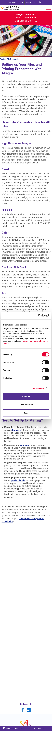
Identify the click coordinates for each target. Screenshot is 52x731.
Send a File (30, 3)
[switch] (45, 362)
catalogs (24, 445)
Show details (38, 388)
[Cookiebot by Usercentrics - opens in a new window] (38, 315)
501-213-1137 (30, 21)
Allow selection (26, 405)
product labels (18, 481)
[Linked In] (28, 710)
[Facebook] (22, 710)
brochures (17, 430)
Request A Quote (16, 3)
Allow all (26, 396)
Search (40, 2)
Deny (26, 413)
